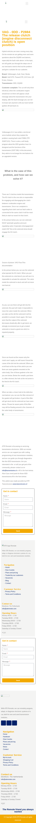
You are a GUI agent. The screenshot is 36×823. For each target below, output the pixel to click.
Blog (7, 580)
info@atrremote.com (9, 609)
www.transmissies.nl (20, 484)
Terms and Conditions (13, 594)
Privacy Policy (10, 591)
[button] (27, 3)
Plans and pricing (11, 572)
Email (5, 504)
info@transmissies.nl (9, 470)
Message (6, 512)
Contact (8, 583)
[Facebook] (3, 722)
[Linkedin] (9, 722)
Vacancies (9, 578)
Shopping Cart (8, 760)
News (5, 747)
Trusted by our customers (14, 575)
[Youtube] (14, 722)
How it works (9, 570)
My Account (7, 757)
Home (7, 567)
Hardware (6, 737)
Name (5, 496)
